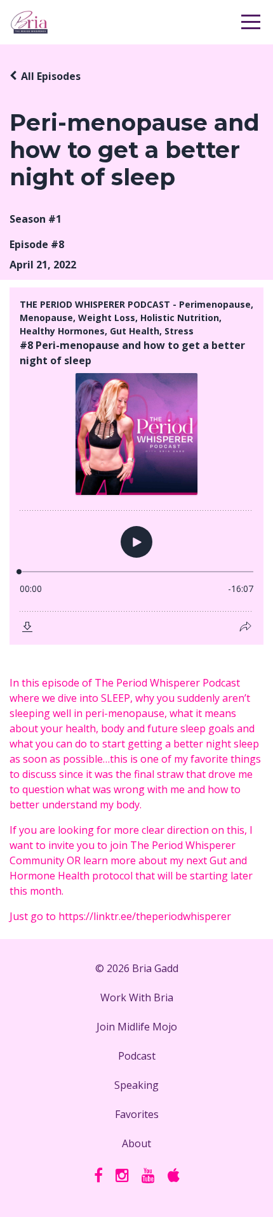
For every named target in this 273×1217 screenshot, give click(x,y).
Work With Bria (136, 997)
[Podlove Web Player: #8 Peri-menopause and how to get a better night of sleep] (136, 466)
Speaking (136, 1085)
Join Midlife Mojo (137, 1027)
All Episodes (51, 76)
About (136, 1143)
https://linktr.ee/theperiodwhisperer (144, 916)
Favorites (137, 1114)
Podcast (137, 1056)
